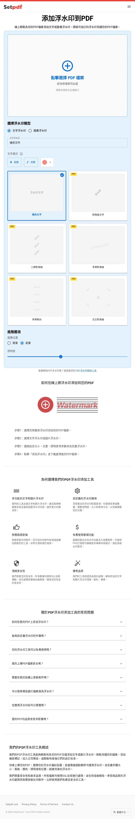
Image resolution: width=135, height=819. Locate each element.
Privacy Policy (29, 804)
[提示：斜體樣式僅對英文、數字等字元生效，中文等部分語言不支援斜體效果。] (21, 153)
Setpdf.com (12, 804)
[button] (67, 622)
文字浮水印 (15, 138)
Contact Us (68, 804)
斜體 (33, 162)
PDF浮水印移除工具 (86, 370)
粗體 (16, 162)
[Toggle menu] (129, 6)
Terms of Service (49, 804)
